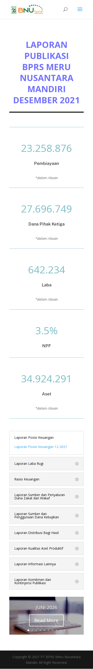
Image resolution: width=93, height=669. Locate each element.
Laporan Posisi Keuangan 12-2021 (40, 446)
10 (65, 630)
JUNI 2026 (46, 607)
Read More (46, 620)
